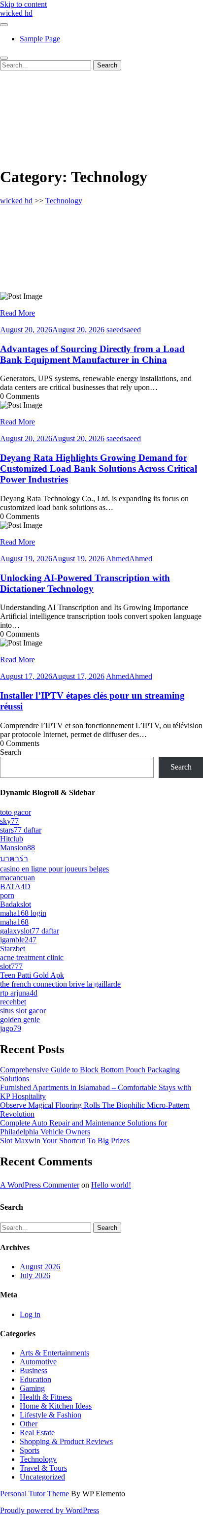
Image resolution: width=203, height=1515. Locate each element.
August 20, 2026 (52, 329)
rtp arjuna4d (18, 993)
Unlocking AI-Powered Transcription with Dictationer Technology (85, 583)
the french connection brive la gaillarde (60, 984)
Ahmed (129, 558)
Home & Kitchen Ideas (56, 1406)
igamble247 (18, 939)
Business (33, 1370)
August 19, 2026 (52, 558)
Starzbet (12, 948)
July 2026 (35, 1275)
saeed (123, 329)
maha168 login (23, 913)
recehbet (13, 1002)
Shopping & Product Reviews (66, 1441)
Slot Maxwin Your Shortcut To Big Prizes (65, 1140)
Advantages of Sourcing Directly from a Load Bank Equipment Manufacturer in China (92, 354)
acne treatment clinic (32, 957)
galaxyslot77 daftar (29, 931)
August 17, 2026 (52, 676)
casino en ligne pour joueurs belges (54, 869)
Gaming (32, 1388)
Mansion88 (17, 847)
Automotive (38, 1361)
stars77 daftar (20, 830)
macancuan (17, 877)
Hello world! (111, 1185)
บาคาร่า (14, 858)
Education (35, 1379)
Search (10, 752)
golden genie (20, 1019)
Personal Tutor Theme (35, 1493)
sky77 (9, 821)
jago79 (10, 1028)
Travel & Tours (43, 1468)
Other (28, 1423)
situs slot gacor (23, 1010)
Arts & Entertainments (54, 1353)
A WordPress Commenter (39, 1185)
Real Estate (37, 1432)
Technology (63, 200)
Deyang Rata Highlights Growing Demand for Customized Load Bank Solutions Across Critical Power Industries (98, 468)
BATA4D (15, 886)
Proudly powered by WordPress (49, 1510)
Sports (29, 1450)
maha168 (14, 922)
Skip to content (23, 4)
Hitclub (11, 839)
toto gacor (15, 812)
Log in (30, 1314)
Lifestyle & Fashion (50, 1415)
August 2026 (40, 1266)
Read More (17, 313)
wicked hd (16, 13)
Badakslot (15, 904)
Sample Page (40, 38)
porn (7, 895)
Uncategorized (42, 1477)
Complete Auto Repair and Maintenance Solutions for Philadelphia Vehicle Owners (83, 1127)
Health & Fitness (46, 1397)
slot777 (11, 966)
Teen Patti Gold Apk (32, 975)
